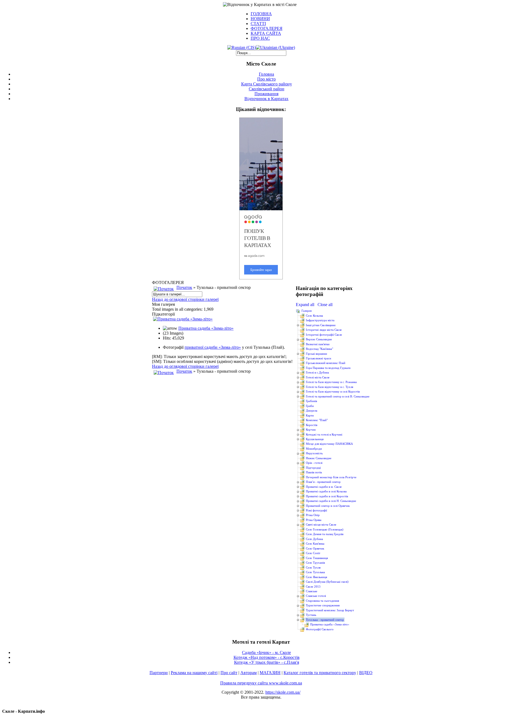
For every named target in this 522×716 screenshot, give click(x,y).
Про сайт (228, 672)
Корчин (311, 429)
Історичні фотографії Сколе (324, 334)
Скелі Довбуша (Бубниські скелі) (327, 581)
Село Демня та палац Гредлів (324, 534)
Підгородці (313, 467)
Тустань (311, 614)
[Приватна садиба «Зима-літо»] (183, 319)
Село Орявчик (315, 548)
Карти (310, 415)
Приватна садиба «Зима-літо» (206, 328)
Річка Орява (313, 519)
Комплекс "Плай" (317, 420)
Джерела (311, 410)
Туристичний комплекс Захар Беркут (330, 610)
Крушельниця (315, 439)
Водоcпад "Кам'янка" (319, 348)
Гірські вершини (316, 353)
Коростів (311, 425)
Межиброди (314, 448)
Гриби (310, 406)
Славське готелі (316, 595)
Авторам (248, 672)
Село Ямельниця (316, 577)
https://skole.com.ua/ (282, 692)
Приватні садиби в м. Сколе (324, 486)
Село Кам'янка (315, 543)
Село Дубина (314, 539)
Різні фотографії (316, 510)
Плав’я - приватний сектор (323, 481)
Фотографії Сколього (320, 629)
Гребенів (311, 401)
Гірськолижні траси (318, 358)
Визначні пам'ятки (318, 344)
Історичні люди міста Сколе (324, 329)
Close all (325, 304)
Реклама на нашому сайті (194, 672)
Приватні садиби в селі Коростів (327, 496)
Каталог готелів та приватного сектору (320, 672)
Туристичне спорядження (323, 605)
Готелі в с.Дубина (317, 372)
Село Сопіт (313, 553)
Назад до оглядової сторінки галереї (185, 299)
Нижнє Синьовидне (318, 458)
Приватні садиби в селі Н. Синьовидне (331, 500)
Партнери (159, 672)
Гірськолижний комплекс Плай (325, 363)
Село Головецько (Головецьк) (324, 529)
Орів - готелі (314, 462)
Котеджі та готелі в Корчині (324, 434)
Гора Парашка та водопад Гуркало (328, 367)
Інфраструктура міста (320, 320)
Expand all (306, 304)
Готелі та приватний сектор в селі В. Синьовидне (337, 396)
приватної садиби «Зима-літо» (213, 347)
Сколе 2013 (313, 586)
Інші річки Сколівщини (320, 325)
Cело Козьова (314, 315)
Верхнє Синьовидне (319, 339)
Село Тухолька (315, 572)
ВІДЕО (365, 672)
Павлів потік (314, 472)
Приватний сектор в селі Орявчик (328, 505)
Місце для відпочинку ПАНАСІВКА (329, 443)
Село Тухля (313, 567)
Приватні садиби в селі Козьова (326, 491)
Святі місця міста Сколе (321, 524)
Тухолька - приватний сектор (325, 619)
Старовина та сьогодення (322, 600)
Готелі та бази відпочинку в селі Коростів (333, 391)
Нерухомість (314, 453)
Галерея (307, 310)
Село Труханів (315, 562)
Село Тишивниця (317, 558)
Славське (311, 591)
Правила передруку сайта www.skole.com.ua (261, 683)
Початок (184, 287)
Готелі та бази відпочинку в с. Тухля (329, 386)
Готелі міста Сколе (318, 377)
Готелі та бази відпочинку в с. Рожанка (331, 382)
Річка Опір (313, 515)
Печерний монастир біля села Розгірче (331, 477)
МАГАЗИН (270, 672)
